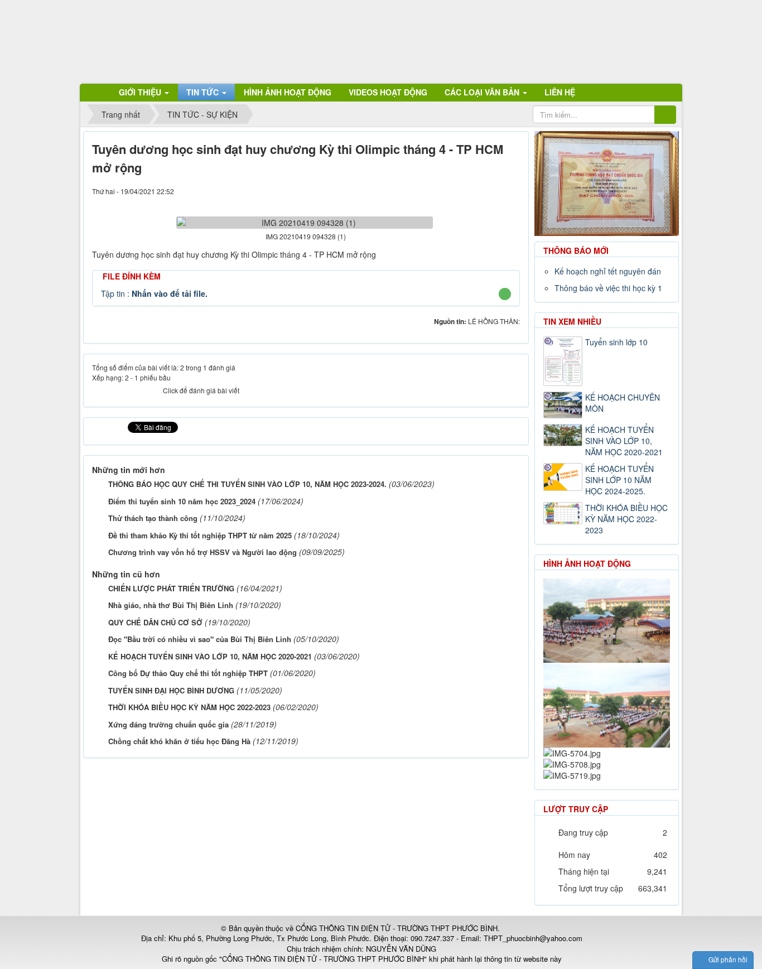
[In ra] (492, 190)
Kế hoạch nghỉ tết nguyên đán (607, 271)
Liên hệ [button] (559, 92)
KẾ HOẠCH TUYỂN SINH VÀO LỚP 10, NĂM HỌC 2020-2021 (624, 440)
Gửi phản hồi (727, 959)
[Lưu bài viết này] (511, 190)
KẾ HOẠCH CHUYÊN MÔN (622, 403)
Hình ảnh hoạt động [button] (287, 92)
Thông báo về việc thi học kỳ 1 (608, 287)
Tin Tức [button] (203, 92)
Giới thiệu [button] (141, 92)
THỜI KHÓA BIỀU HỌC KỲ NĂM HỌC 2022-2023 (626, 519)
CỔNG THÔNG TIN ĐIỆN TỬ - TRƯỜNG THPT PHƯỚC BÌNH (397, 928)
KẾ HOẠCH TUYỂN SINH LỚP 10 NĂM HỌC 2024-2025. (619, 479)
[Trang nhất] (96, 92)
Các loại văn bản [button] (483, 92)
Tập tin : (154, 293)
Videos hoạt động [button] (388, 92)
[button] (504, 294)
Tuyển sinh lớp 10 (616, 342)
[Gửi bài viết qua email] (473, 190)
